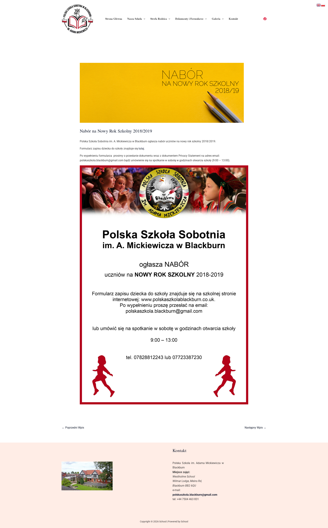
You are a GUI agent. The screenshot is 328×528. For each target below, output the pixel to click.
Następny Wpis (255, 427)
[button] (143, 18)
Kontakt (233, 19)
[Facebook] (264, 18)
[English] (319, 4)
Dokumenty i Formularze (189, 19)
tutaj (141, 148)
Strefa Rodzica (158, 19)
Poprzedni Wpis (73, 427)
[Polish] (323, 4)
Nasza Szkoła (134, 19)
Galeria (216, 19)
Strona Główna (113, 19)
